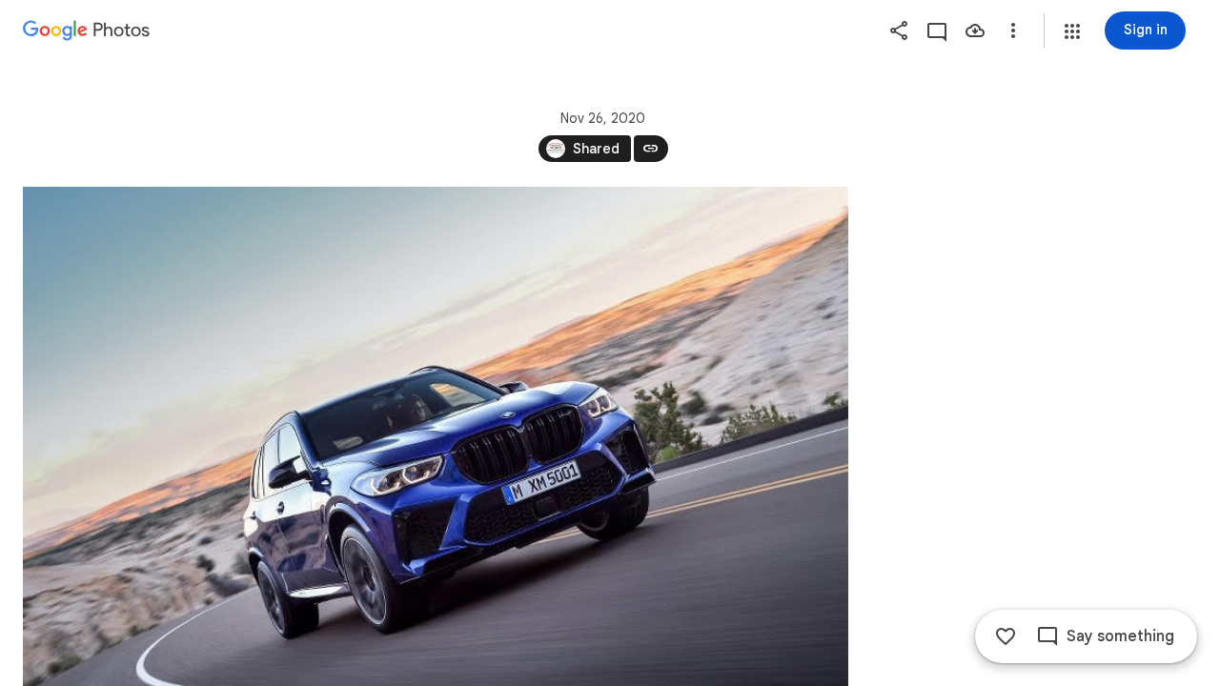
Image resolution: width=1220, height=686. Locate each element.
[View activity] (937, 30)
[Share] (899, 30)
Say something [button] (1120, 636)
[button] (1072, 31)
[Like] (1005, 636)
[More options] (1013, 30)
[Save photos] (975, 30)
